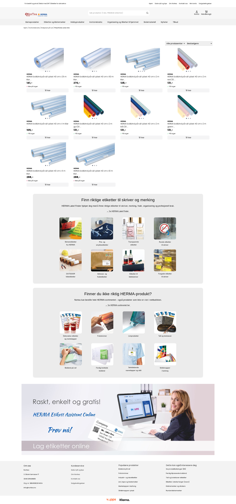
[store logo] (36, 13)
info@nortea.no (30, 488)
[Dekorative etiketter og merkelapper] (71, 322)
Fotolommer (102, 336)
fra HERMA (70, 245)
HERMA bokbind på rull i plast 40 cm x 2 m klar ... (139, 78)
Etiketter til (133, 274)
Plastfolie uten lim (62, 28)
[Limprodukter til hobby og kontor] (134, 322)
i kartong (165, 371)
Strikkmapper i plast (126, 491)
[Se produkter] (118, 419)
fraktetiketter (102, 277)
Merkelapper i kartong (127, 486)
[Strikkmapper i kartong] (165, 354)
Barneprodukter (32, 22)
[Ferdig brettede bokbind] (102, 354)
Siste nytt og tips (161, 3)
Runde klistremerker (174, 491)
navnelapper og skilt (134, 370)
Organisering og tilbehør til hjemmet (123, 22)
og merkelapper (70, 339)
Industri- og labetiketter (127, 478)
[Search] (147, 13)
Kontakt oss (183, 3)
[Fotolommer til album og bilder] (102, 322)
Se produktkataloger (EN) (176, 469)
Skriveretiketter (71, 242)
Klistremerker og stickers (175, 486)
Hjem (151, 3)
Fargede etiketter (165, 274)
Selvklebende (133, 367)
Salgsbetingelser (205, 3)
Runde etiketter (165, 242)
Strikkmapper (165, 368)
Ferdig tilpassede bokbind (176, 473)
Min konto (193, 3)
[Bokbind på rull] (71, 354)
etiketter (133, 245)
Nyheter (164, 22)
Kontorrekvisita (95, 22)
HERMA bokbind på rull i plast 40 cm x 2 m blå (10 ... (139, 125)
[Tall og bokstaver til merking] (165, 322)
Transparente (133, 242)
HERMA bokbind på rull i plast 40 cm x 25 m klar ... (46, 78)
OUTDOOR (70, 274)
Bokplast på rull (47, 28)
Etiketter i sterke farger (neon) (177, 482)
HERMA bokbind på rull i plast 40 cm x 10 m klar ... (93, 172)
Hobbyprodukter (77, 22)
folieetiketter (71, 277)
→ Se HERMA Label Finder (118, 211)
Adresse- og (102, 274)
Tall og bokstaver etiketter (176, 478)
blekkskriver (134, 277)
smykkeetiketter (102, 245)
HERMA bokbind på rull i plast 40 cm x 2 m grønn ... (186, 125)
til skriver (165, 245)
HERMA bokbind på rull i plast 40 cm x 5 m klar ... (46, 172)
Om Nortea (173, 3)
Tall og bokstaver (165, 336)
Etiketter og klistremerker (54, 22)
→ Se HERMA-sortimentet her (118, 305)
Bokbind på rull (71, 368)
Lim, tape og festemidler (128, 482)
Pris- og (102, 242)
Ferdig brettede (102, 368)
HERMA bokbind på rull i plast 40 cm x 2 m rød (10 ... (186, 78)
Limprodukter (133, 336)
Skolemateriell (150, 22)
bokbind (102, 371)
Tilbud (175, 22)
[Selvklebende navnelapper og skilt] (134, 354)
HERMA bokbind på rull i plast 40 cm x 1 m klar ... (47, 125)
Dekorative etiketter (71, 336)
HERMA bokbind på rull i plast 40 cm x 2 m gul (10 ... (93, 125)
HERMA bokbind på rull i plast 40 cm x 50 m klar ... (94, 78)
